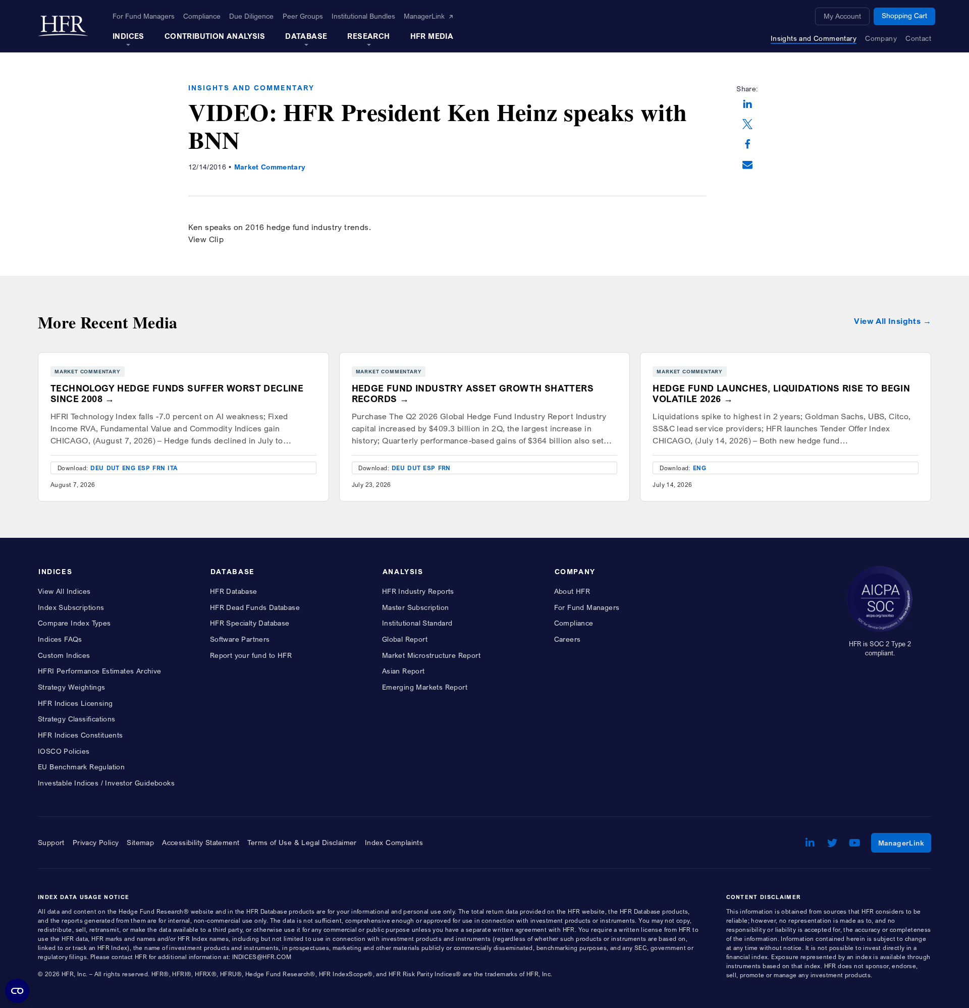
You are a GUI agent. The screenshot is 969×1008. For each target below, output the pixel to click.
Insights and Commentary (251, 87)
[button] (747, 105)
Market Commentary (270, 166)
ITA (173, 468)
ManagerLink (904, 842)
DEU (96, 468)
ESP (144, 468)
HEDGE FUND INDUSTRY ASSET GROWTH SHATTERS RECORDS (473, 393)
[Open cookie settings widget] (17, 991)
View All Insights (887, 321)
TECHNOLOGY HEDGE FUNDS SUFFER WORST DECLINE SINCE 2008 (176, 393)
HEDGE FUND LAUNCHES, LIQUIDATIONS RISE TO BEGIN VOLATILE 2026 (781, 393)
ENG (128, 468)
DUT (113, 468)
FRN (158, 468)
